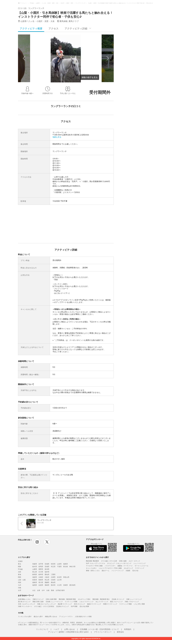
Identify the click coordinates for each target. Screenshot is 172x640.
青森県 (34, 564)
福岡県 (34, 585)
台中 (43, 590)
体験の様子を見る (90, 77)
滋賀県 (34, 577)
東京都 (65, 566)
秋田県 (53, 564)
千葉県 (59, 566)
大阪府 (47, 577)
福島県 (65, 564)
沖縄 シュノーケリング (134, 599)
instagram (37, 542)
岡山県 (47, 580)
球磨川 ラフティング (110, 604)
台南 (47, 590)
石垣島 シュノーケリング (54, 601)
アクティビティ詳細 (76, 28)
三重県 (53, 574)
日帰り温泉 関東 (51, 599)
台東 (38, 590)
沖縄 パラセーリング (132, 601)
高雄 (52, 590)
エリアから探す (24, 557)
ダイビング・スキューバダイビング (119, 563)
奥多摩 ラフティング (65, 604)
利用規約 (127, 629)
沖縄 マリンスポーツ (25, 606)
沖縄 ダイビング (38, 599)
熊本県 (53, 585)
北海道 (20, 561)
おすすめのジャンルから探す (97, 557)
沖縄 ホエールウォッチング (46, 604)
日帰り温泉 (123, 561)
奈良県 (59, 577)
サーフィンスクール (141, 566)
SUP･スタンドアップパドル (95, 563)
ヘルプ (56, 629)
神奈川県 (72, 566)
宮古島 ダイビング (62, 606)
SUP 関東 (74, 606)
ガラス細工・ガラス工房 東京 (44, 606)
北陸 (19, 572)
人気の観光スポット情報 (83, 616)
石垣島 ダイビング (118, 599)
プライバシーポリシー (103, 632)
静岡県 (34, 574)
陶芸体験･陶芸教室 (92, 561)
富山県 (34, 572)
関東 (19, 566)
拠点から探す (38, 616)
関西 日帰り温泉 (38, 601)
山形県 (59, 564)
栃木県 (34, 566)
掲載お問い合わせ (51, 616)
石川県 (41, 572)
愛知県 (47, 574)
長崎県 (47, 585)
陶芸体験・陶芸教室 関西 (67, 599)
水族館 (128, 570)
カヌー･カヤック (134, 561)
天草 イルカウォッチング (26, 604)
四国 (19, 582)
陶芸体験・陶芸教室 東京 (101, 599)
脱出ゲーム (105, 570)
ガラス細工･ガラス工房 (109, 561)
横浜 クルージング (116, 601)
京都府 (41, 577)
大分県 (59, 585)
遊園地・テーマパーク (125, 566)
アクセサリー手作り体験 (94, 566)
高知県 (53, 582)
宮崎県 (65, 585)
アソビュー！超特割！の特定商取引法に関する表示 (68, 632)
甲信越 (20, 569)
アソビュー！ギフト (66, 616)
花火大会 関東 (84, 606)
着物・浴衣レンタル (93, 570)
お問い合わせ (69, 629)
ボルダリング (128, 568)
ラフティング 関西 (125, 604)
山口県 (59, 580)
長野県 (41, 569)
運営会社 (120, 632)
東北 (19, 564)
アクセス (53, 28)
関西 (19, 577)
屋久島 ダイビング (24, 601)
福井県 (47, 572)
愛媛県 (47, 582)
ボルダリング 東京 (84, 599)
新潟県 (47, 569)
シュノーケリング (139, 563)
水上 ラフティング (102, 601)
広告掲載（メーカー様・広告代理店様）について (99, 629)
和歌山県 (66, 577)
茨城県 (47, 566)
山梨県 (34, 569)
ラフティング (139, 568)
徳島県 (34, 582)
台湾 (19, 590)
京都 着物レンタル (24, 599)
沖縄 (19, 587)
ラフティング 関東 (71, 601)
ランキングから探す (25, 616)
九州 (19, 585)
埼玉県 (53, 566)
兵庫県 (53, 577)
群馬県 (41, 566)
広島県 (53, 580)
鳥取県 (34, 580)
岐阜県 (41, 574)
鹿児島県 (72, 585)
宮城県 (47, 564)
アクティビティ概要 (31, 28)
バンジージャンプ (117, 570)
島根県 (41, 580)
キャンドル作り (91, 568)
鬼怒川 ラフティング (94, 604)
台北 (33, 590)
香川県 (41, 582)
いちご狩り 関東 (139, 604)
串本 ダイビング (79, 604)
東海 (19, 574)
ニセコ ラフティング (86, 601)
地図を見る (57, 137)
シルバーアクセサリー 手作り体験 (110, 568)
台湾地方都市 (60, 590)
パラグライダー (110, 566)
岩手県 (41, 564)
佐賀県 (41, 585)
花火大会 (135, 570)
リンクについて (42, 629)
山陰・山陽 (22, 580)
